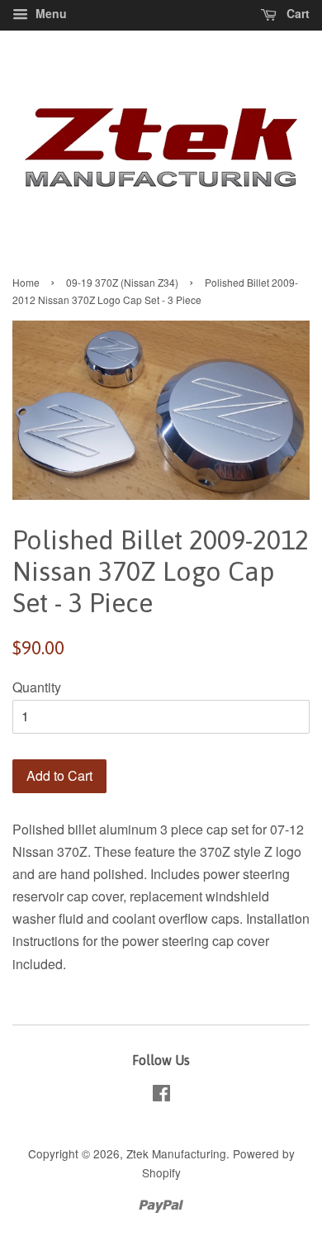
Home (26, 282)
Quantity (36, 687)
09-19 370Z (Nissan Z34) (122, 282)
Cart (296, 13)
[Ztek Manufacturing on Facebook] (161, 1095)
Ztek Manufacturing (176, 1153)
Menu (49, 13)
